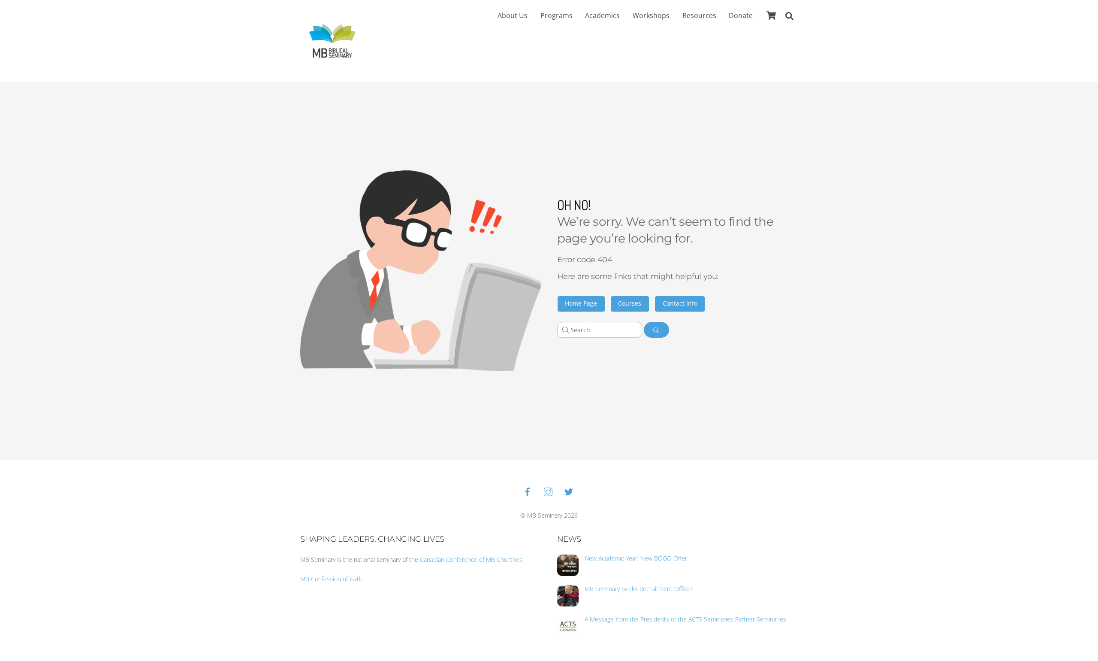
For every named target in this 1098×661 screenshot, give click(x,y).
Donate (741, 15)
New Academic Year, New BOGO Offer (636, 558)
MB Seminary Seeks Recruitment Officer (639, 589)
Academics (602, 15)
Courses (629, 303)
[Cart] (771, 15)
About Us (513, 15)
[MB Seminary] (332, 40)
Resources (699, 15)
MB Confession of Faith (331, 579)
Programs (556, 15)
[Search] (656, 330)
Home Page (581, 303)
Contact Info (680, 303)
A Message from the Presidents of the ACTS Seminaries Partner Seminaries (685, 619)
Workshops (651, 15)
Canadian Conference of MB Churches (471, 559)
